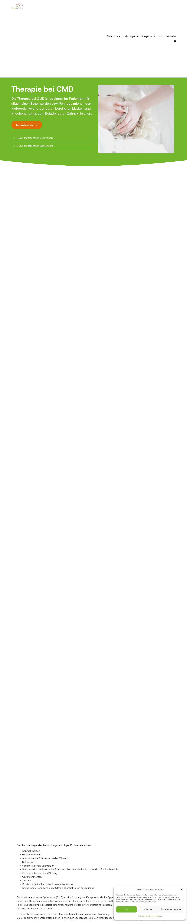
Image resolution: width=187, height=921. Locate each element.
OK (126, 909)
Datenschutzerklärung (145, 916)
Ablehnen (148, 909)
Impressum (158, 916)
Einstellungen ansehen (171, 909)
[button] (181, 889)
